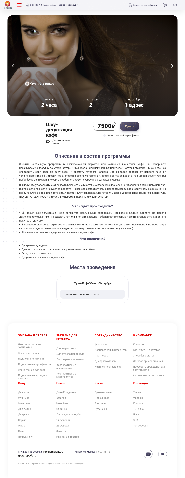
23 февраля (63, 425)
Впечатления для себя (32, 369)
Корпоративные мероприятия (66, 375)
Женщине (24, 403)
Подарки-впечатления (31, 358)
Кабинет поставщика (108, 366)
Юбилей (61, 397)
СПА (135, 420)
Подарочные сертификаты (34, 364)
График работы (50, 5)
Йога (136, 414)
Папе (21, 431)
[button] (12, 65)
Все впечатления (28, 353)
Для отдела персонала (70, 353)
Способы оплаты (143, 355)
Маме (21, 425)
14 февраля (63, 420)
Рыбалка (138, 408)
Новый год (62, 403)
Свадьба (61, 408)
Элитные (100, 403)
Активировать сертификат (149, 375)
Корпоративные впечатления (66, 366)
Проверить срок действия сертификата (149, 368)
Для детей (24, 408)
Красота (138, 403)
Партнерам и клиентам (70, 359)
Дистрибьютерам (105, 361)
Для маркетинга (66, 348)
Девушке (23, 414)
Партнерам (101, 355)
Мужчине (23, 397)
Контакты (139, 344)
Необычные (102, 397)
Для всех (23, 392)
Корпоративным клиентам (111, 349)
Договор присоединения (148, 361)
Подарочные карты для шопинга (32, 377)
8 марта (61, 431)
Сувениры (101, 408)
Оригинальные (103, 392)
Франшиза (101, 344)
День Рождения (66, 392)
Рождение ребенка (67, 436)
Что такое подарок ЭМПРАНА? (29, 346)
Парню (22, 420)
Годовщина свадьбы (68, 414)
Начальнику (25, 436)
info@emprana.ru (53, 451)
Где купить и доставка (146, 349)
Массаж (138, 397)
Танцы (137, 392)
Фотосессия (140, 425)
